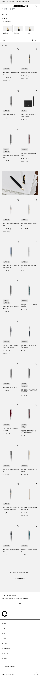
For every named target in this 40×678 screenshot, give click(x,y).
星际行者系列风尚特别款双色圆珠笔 (11, 307)
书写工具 (4, 14)
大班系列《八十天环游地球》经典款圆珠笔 (10, 346)
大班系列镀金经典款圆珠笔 (29, 72)
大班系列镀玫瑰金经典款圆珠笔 (11, 224)
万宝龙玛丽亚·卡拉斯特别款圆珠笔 (10, 429)
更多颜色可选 (24, 515)
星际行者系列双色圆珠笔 (10, 387)
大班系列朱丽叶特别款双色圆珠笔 (29, 470)
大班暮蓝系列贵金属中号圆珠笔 (11, 550)
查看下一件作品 (20, 578)
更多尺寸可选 (6, 80)
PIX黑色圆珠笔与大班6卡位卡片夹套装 (28, 115)
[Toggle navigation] (4, 6)
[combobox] (20, 9)
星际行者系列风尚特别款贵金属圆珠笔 (29, 391)
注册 (20, 603)
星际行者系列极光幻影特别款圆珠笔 (29, 305)
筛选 (4, 40)
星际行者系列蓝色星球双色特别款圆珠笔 (11, 266)
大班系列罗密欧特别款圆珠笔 (29, 550)
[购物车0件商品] (36, 7)
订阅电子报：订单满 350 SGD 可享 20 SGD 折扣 (15, 1)
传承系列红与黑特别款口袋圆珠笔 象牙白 (29, 508)
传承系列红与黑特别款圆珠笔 (11, 470)
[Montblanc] (20, 6)
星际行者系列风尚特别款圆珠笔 (11, 156)
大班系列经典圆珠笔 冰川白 (28, 266)
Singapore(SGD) (10, 666)
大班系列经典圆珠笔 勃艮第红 (28, 154)
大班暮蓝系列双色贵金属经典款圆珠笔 (29, 346)
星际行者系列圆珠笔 (9, 114)
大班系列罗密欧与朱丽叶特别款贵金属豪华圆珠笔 (11, 508)
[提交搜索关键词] (3, 9)
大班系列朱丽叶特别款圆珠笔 (29, 224)
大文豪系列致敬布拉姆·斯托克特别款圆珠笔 (28, 431)
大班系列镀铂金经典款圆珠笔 (11, 73)
